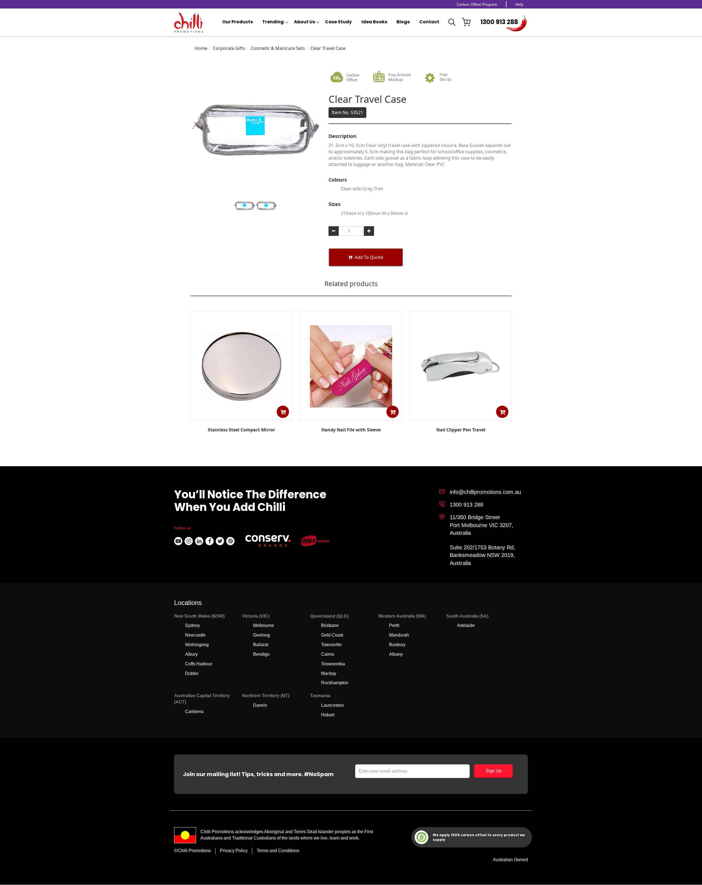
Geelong (261, 635)
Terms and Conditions (278, 850)
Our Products (237, 22)
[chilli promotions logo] (188, 22)
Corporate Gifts (229, 48)
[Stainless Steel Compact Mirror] (241, 417)
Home (201, 48)
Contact (429, 22)
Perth (394, 625)
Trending (273, 22)
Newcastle (195, 635)
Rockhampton (334, 682)
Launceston (332, 705)
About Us (304, 22)
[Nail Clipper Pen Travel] (461, 417)
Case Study (338, 22)
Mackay (328, 673)
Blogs (403, 22)
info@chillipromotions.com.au (485, 492)
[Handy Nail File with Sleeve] (351, 417)
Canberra (194, 711)
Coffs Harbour (198, 663)
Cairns (327, 654)
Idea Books (374, 22)
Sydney (192, 625)
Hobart (327, 714)
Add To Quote (369, 257)
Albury (191, 654)
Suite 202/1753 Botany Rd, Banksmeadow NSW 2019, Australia (482, 555)
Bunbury (397, 644)
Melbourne (263, 625)
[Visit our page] (178, 541)
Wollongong (197, 644)
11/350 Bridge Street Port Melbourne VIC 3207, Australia (481, 525)
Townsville (331, 644)
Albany (396, 654)
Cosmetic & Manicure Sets (278, 48)
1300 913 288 (499, 22)
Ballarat (260, 644)
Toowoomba (333, 663)
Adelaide (466, 625)
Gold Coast (332, 635)
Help (519, 4)
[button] (283, 412)
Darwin (260, 705)
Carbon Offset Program (477, 4)
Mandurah (399, 635)
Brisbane (330, 625)
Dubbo (191, 673)
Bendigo (261, 654)
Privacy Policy (234, 850)
